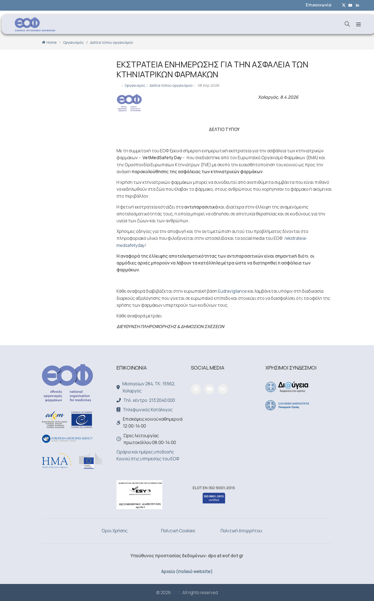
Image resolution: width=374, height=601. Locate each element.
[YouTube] (209, 389)
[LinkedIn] (223, 389)
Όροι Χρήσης (114, 531)
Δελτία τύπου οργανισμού (111, 42)
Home (52, 42)
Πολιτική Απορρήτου (241, 531)
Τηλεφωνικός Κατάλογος (147, 410)
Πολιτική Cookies (178, 531)
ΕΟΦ (175, 592)
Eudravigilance (232, 291)
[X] (196, 389)
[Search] (347, 24)
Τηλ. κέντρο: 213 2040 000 (149, 400)
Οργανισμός (73, 42)
